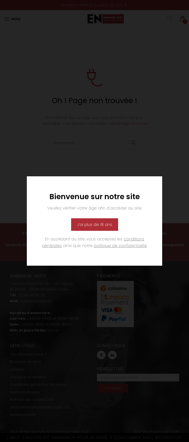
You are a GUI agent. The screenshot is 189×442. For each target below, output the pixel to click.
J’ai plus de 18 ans (94, 224)
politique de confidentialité (120, 246)
